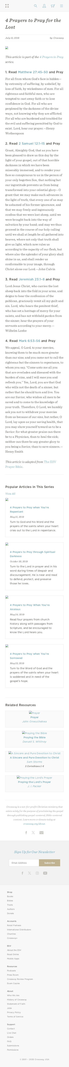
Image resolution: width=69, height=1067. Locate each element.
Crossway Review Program (20, 979)
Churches (11, 934)
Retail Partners (14, 925)
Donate (10, 913)
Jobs (9, 1008)
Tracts (10, 905)
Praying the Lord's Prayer (34, 782)
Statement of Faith (16, 1004)
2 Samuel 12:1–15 (32, 143)
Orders (10, 1037)
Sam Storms (34, 761)
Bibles (10, 901)
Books (10, 896)
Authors (11, 909)
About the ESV (14, 950)
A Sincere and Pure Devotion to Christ (34, 757)
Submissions (13, 1046)
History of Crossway (17, 1000)
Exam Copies (13, 983)
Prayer (34, 717)
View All (10, 493)
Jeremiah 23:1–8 (32, 279)
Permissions (12, 1050)
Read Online (13, 954)
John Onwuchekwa (34, 721)
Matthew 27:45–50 (33, 72)
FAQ (9, 1041)
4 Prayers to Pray (51, 57)
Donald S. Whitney (35, 741)
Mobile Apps (13, 959)
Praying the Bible (35, 737)
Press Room (13, 975)
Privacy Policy (14, 1012)
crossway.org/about (34, 823)
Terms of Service (15, 1017)
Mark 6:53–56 (29, 341)
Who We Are (13, 995)
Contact (11, 1029)
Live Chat (11, 1033)
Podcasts (11, 971)
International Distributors (19, 930)
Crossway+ (12, 938)
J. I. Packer (34, 786)
